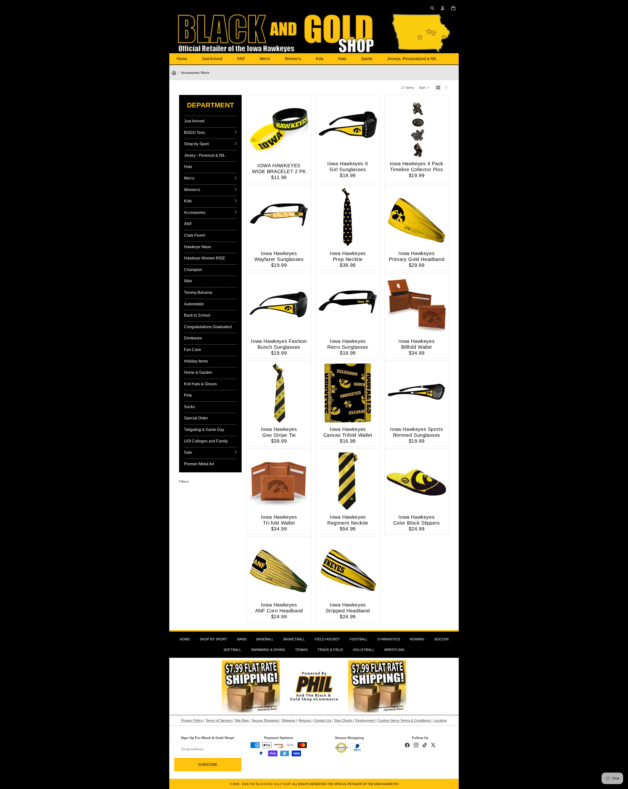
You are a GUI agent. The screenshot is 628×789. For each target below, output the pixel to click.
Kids (320, 59)
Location (440, 720)
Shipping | (289, 720)
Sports (366, 59)
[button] (424, 87)
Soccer (441, 639)
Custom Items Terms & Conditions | (405, 720)
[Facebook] (407, 745)
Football (359, 639)
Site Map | (242, 720)
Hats (342, 59)
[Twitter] (433, 745)
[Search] (432, 8)
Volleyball (363, 650)
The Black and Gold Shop (270, 784)
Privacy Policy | (192, 720)
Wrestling (394, 650)
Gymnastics (389, 639)
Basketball (294, 639)
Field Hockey (327, 639)
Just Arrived (212, 59)
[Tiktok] (425, 745)
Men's (265, 59)
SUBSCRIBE (207, 764)
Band (242, 639)
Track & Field (330, 650)
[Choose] (438, 503)
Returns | (305, 720)
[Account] (442, 8)
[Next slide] (440, 127)
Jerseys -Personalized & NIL (412, 59)
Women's (293, 59)
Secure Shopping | (266, 720)
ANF (241, 59)
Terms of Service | (220, 720)
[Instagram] (416, 745)
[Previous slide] (392, 127)
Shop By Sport (213, 639)
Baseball (265, 639)
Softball (232, 650)
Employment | (366, 720)
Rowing (417, 639)
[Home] (174, 72)
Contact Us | (323, 720)
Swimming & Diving (268, 650)
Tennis (301, 650)
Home (182, 59)
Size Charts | (344, 720)
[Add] (301, 151)
